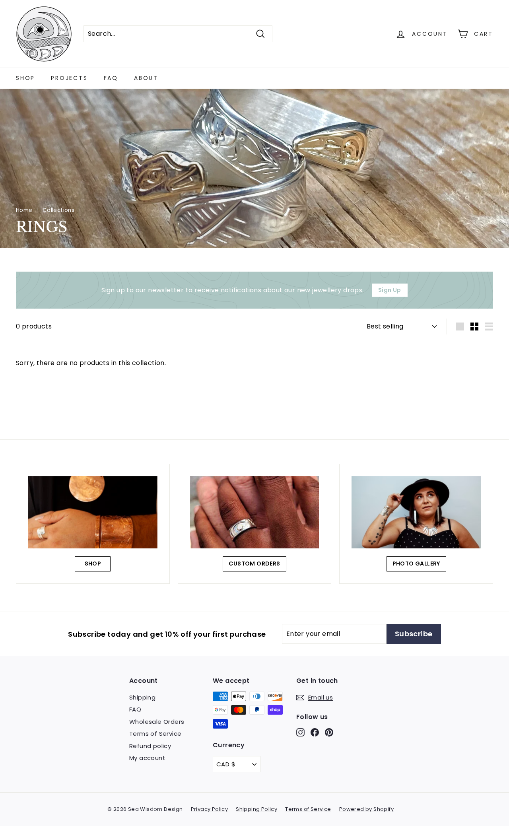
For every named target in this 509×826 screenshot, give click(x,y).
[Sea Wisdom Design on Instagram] (300, 732)
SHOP (93, 564)
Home (24, 210)
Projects (69, 78)
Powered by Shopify (366, 809)
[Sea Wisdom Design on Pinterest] (329, 732)
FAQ (111, 78)
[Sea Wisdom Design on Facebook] (315, 732)
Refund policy (150, 746)
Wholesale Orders (156, 721)
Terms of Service (155, 733)
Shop (25, 78)
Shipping (142, 697)
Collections (58, 210)
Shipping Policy (256, 809)
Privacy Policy (209, 809)
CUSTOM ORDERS (254, 564)
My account (147, 758)
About (146, 78)
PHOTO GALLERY (416, 564)
